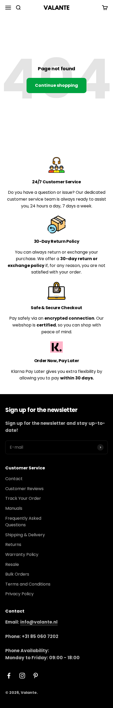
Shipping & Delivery (25, 535)
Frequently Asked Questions (23, 521)
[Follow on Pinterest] (35, 675)
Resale (12, 564)
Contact (14, 479)
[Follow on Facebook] (8, 675)
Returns (13, 544)
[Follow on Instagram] (22, 675)
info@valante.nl (39, 622)
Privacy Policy (19, 594)
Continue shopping (56, 85)
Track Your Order (23, 498)
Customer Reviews (24, 489)
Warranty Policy (21, 554)
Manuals (13, 508)
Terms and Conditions (27, 584)
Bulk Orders (17, 574)
